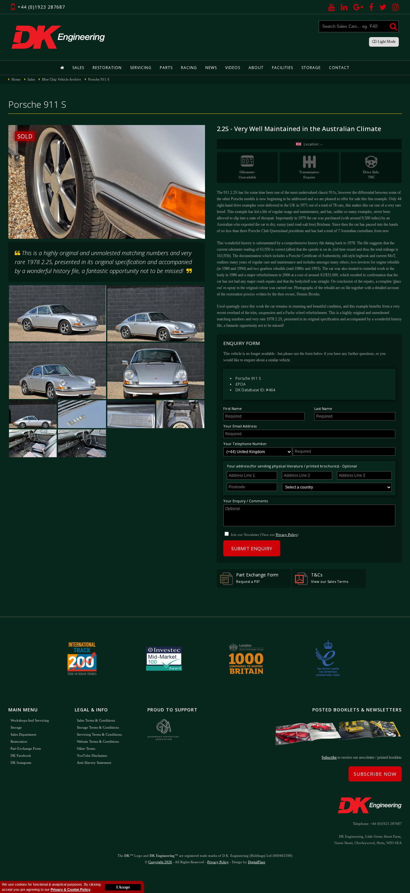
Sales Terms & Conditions (96, 720)
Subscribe (329, 757)
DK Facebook (21, 755)
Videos (232, 67)
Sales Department (23, 734)
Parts (166, 67)
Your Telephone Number (245, 443)
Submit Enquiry (251, 548)
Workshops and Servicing (30, 720)
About (256, 67)
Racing (189, 67)
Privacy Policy (286, 535)
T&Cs (329, 578)
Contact (339, 67)
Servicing (141, 67)
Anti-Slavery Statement (94, 762)
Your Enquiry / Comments (245, 500)
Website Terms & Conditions (98, 741)
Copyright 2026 (160, 862)
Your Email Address (240, 426)
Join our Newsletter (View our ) (265, 535)
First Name (232, 408)
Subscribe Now (375, 774)
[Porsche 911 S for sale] (155, 313)
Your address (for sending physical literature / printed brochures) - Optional (292, 466)
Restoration (107, 67)
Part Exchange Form (257, 578)
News (211, 67)
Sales (78, 67)
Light (386, 41)
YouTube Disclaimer (92, 755)
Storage (311, 67)
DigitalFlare (256, 862)
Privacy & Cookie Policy (70, 889)
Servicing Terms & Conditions (99, 734)
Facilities (282, 67)
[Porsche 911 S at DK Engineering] (57, 371)
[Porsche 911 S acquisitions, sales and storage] (82, 414)
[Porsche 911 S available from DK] (57, 313)
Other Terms (86, 748)
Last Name (323, 408)
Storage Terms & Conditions (98, 727)
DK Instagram (21, 762)
